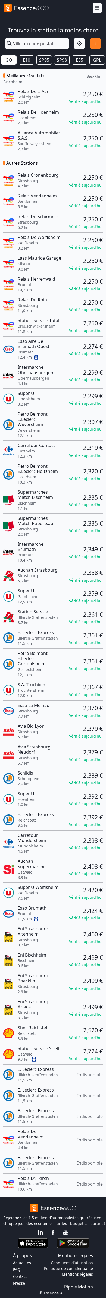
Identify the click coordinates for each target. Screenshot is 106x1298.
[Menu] (97, 8)
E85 (79, 60)
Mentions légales (77, 1274)
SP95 (44, 60)
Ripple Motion (78, 1287)
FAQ (16, 1269)
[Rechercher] (95, 43)
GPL (97, 60)
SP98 (62, 60)
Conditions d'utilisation (72, 1262)
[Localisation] (79, 43)
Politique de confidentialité (68, 1268)
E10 (26, 60)
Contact (20, 1276)
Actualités (22, 1262)
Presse (19, 1283)
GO (8, 60)
